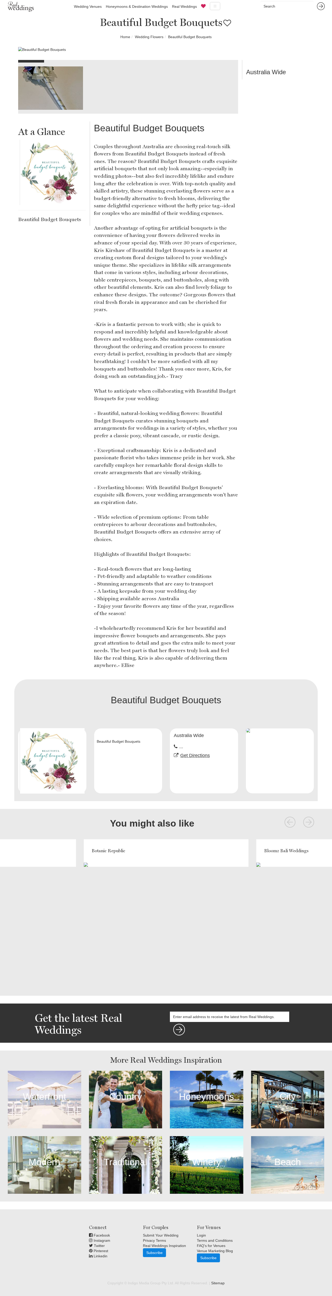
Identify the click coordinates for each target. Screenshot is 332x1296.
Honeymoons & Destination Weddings (137, 6)
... (181, 746)
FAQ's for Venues (211, 1246)
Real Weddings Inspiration (164, 1246)
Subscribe (154, 1253)
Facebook (101, 1235)
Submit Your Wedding (160, 1235)
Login (201, 1235)
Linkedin (100, 1256)
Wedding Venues (88, 6)
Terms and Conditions (215, 1240)
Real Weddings (184, 6)
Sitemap (218, 1283)
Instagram (101, 1240)
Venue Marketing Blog (215, 1251)
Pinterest (100, 1251)
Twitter (99, 1246)
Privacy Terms (154, 1240)
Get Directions (195, 755)
